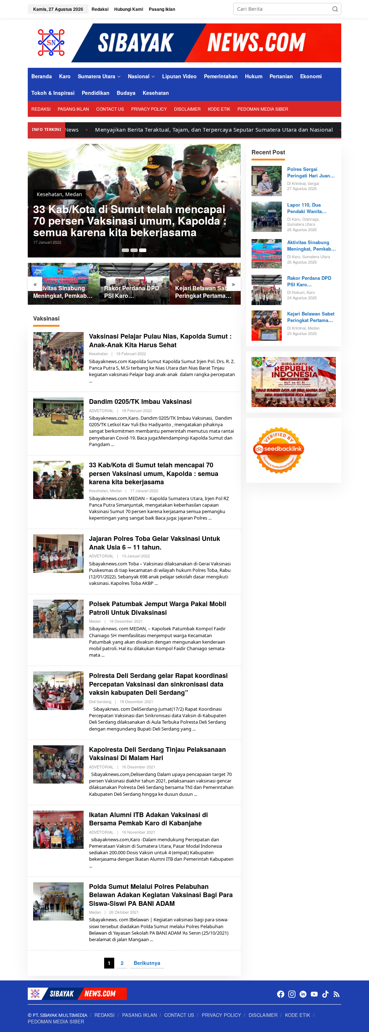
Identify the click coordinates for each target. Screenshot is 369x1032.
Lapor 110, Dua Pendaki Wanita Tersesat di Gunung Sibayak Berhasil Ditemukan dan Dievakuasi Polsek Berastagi (309, 208)
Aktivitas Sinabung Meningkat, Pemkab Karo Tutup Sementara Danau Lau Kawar (60, 292)
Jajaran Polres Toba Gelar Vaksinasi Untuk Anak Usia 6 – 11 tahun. (154, 542)
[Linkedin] (303, 994)
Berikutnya (147, 962)
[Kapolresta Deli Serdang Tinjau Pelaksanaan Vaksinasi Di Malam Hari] (195, 794)
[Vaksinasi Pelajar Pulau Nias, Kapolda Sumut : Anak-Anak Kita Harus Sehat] (90, 381)
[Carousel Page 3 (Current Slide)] (142, 250)
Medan (73, 194)
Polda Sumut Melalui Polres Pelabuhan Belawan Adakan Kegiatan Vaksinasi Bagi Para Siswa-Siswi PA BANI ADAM (161, 895)
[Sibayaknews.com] (184, 42)
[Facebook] (280, 994)
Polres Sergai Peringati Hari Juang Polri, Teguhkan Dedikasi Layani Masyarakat (310, 172)
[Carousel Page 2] (134, 250)
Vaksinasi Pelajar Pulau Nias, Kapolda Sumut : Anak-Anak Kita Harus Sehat (160, 340)
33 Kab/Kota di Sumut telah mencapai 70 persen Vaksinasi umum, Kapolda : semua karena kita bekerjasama (130, 220)
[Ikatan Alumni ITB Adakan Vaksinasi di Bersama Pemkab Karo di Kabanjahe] (90, 866)
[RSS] (336, 994)
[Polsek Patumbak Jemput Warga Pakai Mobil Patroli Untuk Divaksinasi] (103, 655)
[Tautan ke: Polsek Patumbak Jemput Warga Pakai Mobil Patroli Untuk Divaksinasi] (58, 618)
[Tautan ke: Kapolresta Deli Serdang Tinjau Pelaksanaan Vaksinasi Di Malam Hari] (58, 763)
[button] (335, 9)
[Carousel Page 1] (125, 250)
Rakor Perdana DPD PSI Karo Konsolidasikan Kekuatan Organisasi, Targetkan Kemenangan (133, 292)
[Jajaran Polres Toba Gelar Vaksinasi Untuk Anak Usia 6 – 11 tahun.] (156, 583)
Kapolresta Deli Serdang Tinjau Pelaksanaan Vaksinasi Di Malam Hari (157, 753)
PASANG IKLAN (139, 1014)
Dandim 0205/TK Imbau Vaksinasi (140, 401)
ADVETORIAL (101, 410)
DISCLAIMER (263, 1014)
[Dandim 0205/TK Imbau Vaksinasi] (112, 444)
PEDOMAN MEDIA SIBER (56, 1021)
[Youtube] (314, 994)
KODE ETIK (297, 1014)
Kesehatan (49, 194)
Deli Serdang (100, 701)
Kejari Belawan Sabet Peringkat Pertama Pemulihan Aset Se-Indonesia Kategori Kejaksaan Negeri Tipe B (204, 292)
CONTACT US (179, 1014)
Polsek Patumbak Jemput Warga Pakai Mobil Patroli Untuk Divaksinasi (157, 608)
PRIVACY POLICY (221, 1014)
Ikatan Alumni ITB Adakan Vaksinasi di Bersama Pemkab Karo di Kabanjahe (148, 819)
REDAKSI (104, 1014)
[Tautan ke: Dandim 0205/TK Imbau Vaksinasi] (58, 416)
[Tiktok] (325, 994)
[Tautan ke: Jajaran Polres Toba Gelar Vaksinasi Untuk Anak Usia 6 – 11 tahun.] (58, 553)
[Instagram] (292, 994)
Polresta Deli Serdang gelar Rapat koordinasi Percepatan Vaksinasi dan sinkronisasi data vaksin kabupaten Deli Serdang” (158, 684)
